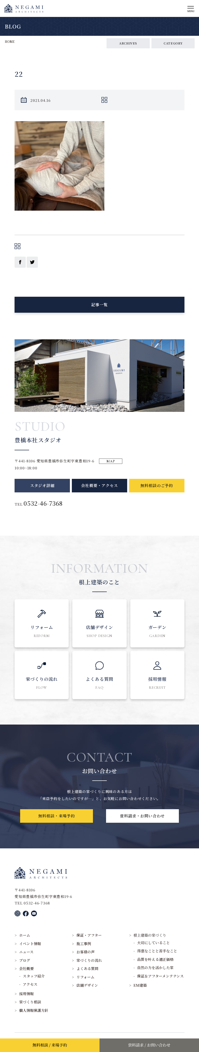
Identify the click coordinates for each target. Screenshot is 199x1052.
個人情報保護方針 (33, 1010)
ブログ (24, 960)
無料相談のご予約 (157, 485)
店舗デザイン (87, 985)
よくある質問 (87, 968)
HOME (10, 41)
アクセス (30, 984)
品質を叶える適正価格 (155, 959)
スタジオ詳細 (42, 485)
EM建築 (140, 985)
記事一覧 (99, 304)
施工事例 (83, 943)
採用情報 (26, 993)
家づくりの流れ (89, 960)
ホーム (24, 935)
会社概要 (26, 968)
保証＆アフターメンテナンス (160, 975)
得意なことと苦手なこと (157, 950)
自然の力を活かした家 (155, 967)
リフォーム (85, 976)
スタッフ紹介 (34, 975)
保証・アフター (89, 935)
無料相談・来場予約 (56, 816)
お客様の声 (85, 951)
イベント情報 (30, 943)
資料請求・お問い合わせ (142, 816)
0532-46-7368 (43, 503)
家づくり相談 (30, 1001)
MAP (111, 461)
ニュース (26, 951)
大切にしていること (153, 942)
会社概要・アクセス (99, 485)
